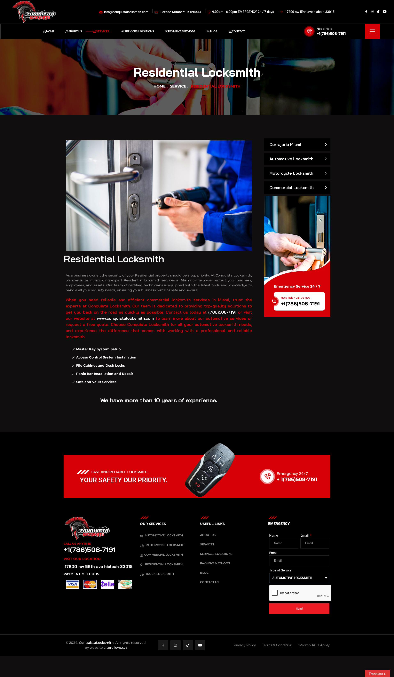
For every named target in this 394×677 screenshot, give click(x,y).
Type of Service (280, 570)
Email (304, 535)
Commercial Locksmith (291, 187)
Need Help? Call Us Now (295, 298)
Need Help (324, 29)
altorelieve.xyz (115, 648)
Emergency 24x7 (292, 473)
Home (159, 86)
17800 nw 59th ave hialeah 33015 (99, 566)
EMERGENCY (279, 523)
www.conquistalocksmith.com (125, 318)
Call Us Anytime (77, 543)
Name (273, 535)
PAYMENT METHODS (81, 574)
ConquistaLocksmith (96, 643)
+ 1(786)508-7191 (297, 479)
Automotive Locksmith (291, 158)
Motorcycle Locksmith (291, 173)
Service (178, 86)
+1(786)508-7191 (331, 33)
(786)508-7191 (222, 312)
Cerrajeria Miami (285, 144)
